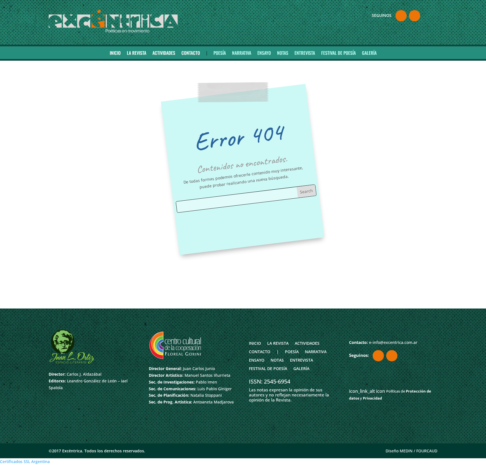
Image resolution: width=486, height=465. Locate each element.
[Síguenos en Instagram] (414, 15)
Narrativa (241, 52)
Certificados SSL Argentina (25, 461)
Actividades (163, 52)
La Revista (136, 52)
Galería (369, 52)
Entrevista (304, 52)
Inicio (115, 52)
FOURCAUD (426, 450)
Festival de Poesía (338, 52)
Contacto (190, 52)
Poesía (219, 52)
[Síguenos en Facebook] (401, 15)
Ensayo (264, 52)
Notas (282, 52)
